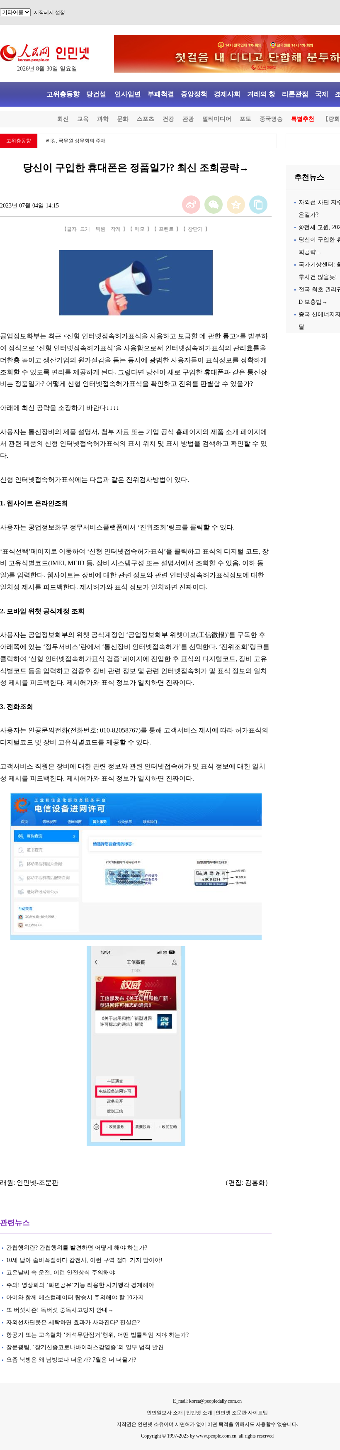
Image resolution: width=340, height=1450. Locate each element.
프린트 (166, 229)
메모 (140, 229)
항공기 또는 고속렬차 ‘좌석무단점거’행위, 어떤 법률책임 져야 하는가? (97, 1335)
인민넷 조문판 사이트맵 (242, 1413)
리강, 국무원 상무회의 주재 (76, 141)
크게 (85, 229)
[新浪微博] (191, 204)
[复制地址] (258, 204)
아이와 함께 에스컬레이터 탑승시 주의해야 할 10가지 (75, 1297)
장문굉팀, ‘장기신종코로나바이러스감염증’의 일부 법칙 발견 (85, 1347)
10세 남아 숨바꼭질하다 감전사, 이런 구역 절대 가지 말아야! (84, 1260)
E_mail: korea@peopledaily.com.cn (207, 1401)
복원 (100, 229)
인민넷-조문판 (37, 1182)
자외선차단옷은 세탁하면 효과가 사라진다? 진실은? (73, 1322)
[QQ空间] (236, 204)
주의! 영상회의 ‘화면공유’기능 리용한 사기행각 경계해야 (80, 1285)
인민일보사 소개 (165, 1413)
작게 (116, 229)
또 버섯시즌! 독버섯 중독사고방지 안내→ (60, 1310)
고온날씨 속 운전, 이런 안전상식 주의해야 (60, 1272)
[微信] (213, 204)
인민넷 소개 (198, 1413)
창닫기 (195, 229)
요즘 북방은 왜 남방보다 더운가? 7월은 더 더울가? (71, 1360)
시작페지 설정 (49, 12)
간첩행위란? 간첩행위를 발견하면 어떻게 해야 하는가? (76, 1248)
